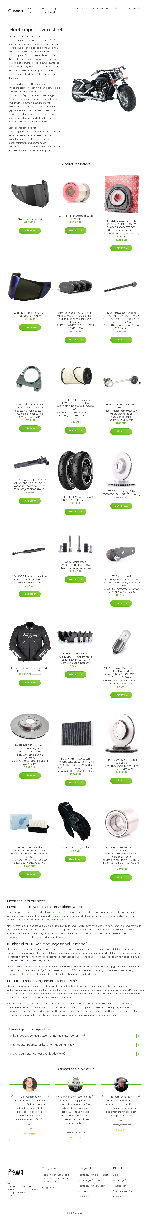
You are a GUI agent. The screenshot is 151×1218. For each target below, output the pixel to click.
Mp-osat (82, 1191)
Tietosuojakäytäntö (123, 1191)
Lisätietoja (29, 230)
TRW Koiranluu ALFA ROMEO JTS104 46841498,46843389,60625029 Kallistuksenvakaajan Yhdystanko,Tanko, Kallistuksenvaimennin (121, 412)
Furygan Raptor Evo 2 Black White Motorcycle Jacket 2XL (29, 670)
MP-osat (30, 10)
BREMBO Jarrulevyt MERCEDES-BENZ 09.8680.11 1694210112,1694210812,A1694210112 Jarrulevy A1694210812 (121, 764)
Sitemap (117, 1196)
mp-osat (57, 912)
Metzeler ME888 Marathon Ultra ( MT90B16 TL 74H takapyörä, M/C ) (75, 499)
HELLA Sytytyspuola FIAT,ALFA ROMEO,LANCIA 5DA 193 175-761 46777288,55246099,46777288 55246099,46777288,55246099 (30, 485)
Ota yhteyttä (119, 1180)
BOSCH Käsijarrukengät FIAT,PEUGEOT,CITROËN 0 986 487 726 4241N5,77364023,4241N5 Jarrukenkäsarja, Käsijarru (75, 658)
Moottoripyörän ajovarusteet (93, 1174)
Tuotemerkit (134, 8)
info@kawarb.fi (50, 1187)
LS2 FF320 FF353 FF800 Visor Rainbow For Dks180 (30, 314)
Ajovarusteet (101, 8)
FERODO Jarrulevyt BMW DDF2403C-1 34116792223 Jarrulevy (121, 493)
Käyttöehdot (119, 1185)
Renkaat (82, 8)
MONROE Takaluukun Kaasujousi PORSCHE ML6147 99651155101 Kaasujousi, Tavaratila (29, 579)
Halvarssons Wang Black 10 (75, 847)
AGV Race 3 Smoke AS (30, 218)
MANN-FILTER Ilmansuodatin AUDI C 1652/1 (75, 217)
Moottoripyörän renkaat (90, 1180)
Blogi (118, 8)
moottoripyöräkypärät (18, 974)
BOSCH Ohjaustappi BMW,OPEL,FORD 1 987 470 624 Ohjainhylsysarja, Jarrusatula (75, 565)
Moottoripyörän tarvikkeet (52, 10)
